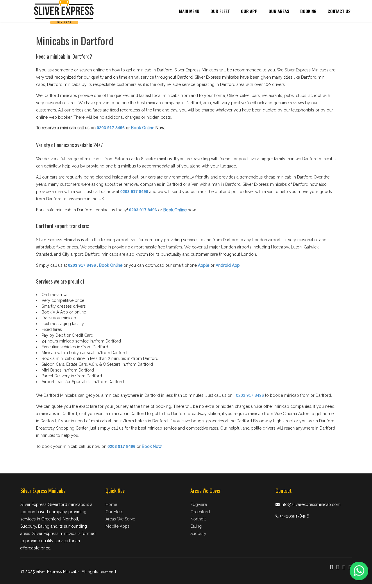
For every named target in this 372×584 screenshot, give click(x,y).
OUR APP (249, 11)
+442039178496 (294, 516)
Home (111, 504)
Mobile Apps (117, 526)
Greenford (200, 511)
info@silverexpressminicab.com (311, 504)
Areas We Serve (120, 519)
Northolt (198, 519)
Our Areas (279, 11)
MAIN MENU (189, 11)
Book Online (142, 127)
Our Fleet (220, 11)
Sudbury (198, 533)
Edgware (198, 504)
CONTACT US (339, 11)
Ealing (196, 526)
